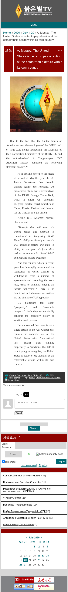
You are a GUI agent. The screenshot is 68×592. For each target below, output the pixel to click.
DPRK (57, 377)
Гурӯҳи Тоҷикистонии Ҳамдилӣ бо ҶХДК (24, 511)
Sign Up (43, 465)
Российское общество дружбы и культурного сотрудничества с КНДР (27, 490)
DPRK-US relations (44, 377)
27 (25, 564)
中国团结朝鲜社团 (12, 498)
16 (39, 555)
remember (10, 461)
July (25, 32)
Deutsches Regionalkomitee (17, 504)
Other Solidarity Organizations (18, 524)
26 (20, 564)
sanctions (15, 380)
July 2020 (34, 537)
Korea (32, 377)
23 (39, 560)
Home (7, 32)
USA (7, 380)
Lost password (29, 465)
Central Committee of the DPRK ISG (25, 375)
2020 (17, 32)
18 (47, 555)
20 (32, 32)
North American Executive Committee (22, 482)
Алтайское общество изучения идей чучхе (26, 518)
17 (43, 555)
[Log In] (26, 394)
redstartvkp (14, 378)
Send (19, 413)
